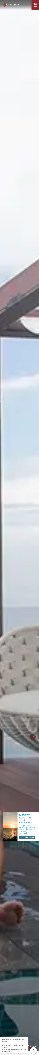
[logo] (10, 5)
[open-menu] (27, 5)
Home (16, 1054)
